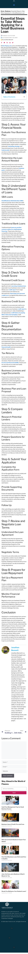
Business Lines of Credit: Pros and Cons (13, 824)
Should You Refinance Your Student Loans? (14, 891)
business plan (5, 150)
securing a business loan (19, 286)
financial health (6, 347)
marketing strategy (14, 146)
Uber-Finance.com (7, 45)
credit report (12, 290)
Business (7, 11)
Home (2, 11)
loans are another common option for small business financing (12, 229)
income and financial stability (10, 362)
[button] (14, 5)
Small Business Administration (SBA (12, 200)
